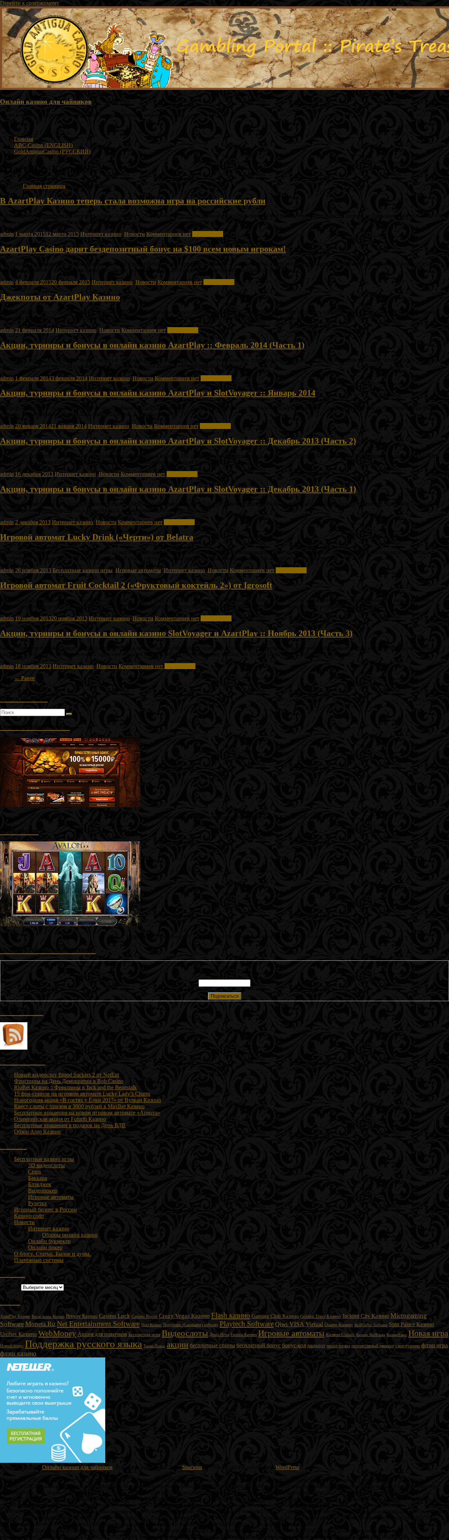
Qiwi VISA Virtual (299, 1324)
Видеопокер (42, 1191)
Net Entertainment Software (98, 1324)
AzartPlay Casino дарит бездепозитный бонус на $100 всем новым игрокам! (143, 248)
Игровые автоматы (138, 570)
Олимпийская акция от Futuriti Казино (60, 1119)
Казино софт (29, 1216)
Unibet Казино (18, 1334)
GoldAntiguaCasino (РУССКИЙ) (52, 151)
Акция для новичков (102, 1334)
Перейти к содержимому (29, 3)
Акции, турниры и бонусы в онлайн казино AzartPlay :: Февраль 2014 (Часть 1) (152, 345)
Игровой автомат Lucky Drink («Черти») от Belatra (96, 537)
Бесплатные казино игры (83, 570)
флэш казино (18, 1353)
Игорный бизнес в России (45, 1209)
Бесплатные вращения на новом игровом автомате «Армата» (87, 1113)
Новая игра (428, 1333)
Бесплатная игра (144, 1334)
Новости (134, 234)
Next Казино (151, 1325)
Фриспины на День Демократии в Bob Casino (68, 1081)
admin (7, 234)
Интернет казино (100, 234)
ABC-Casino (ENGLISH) (43, 145)
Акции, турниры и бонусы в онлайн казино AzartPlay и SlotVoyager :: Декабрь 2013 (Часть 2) (178, 440)
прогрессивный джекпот (372, 1345)
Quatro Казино (338, 1324)
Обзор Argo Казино (37, 1132)
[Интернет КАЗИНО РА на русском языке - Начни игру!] (70, 805)
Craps (34, 1172)
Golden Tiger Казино (320, 1316)
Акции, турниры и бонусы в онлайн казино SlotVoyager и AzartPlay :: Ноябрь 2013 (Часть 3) (176, 633)
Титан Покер (154, 1346)
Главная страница (44, 186)
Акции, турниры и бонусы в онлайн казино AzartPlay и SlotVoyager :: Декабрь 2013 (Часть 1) (178, 489)
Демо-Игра (219, 1334)
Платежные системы (38, 1260)
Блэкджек (39, 1184)
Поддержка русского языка (83, 1343)
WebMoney (57, 1333)
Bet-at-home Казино (48, 1316)
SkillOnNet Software (371, 1325)
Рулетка (37, 1203)
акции (177, 1344)
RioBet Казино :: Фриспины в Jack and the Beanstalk (75, 1087)
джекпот (316, 1345)
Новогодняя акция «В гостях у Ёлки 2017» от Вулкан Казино (87, 1100)
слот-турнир (407, 1345)
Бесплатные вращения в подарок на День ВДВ (70, 1125)
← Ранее (24, 678)
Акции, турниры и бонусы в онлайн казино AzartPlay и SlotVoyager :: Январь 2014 (157, 392)
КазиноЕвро (397, 1335)
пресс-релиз (338, 1345)
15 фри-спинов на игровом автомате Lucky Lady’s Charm (82, 1094)
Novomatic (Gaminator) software (190, 1324)
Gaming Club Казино (275, 1316)
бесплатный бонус (258, 1345)
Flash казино (230, 1315)
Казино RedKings (370, 1335)
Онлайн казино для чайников (46, 101)
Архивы (10, 1287)
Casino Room (145, 1316)
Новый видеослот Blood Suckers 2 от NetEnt (66, 1075)
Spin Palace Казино (411, 1324)
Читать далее (207, 234)
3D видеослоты (46, 1165)
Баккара (37, 1178)
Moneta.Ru (40, 1324)
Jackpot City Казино (365, 1316)
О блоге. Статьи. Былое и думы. (52, 1254)
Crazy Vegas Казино (184, 1316)
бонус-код (294, 1345)
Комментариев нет (168, 234)
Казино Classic (340, 1334)
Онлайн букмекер (49, 1241)
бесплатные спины (212, 1345)
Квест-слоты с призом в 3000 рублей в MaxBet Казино (79, 1106)
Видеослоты (185, 1333)
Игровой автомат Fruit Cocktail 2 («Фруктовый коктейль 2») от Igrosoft (136, 585)
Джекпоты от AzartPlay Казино (60, 297)
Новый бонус (12, 1346)
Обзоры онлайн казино (70, 1235)
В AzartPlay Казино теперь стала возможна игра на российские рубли (133, 200)
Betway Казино (82, 1316)
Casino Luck (114, 1316)
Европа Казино (243, 1334)
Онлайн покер (45, 1247)
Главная (23, 139)
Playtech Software (247, 1324)
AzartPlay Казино (15, 1316)
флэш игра (434, 1345)
